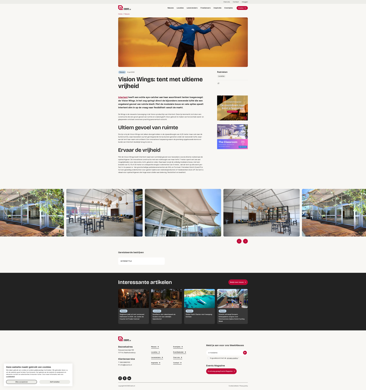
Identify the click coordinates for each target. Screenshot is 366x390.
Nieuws (171, 8)
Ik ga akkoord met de (224, 358)
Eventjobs (228, 8)
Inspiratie (217, 8)
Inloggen (245, 2)
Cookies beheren (234, 386)
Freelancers (206, 8)
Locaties (180, 8)
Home (120, 14)
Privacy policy (244, 386)
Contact (236, 2)
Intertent (123, 97)
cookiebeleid (10, 376)
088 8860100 (125, 362)
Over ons (227, 2)
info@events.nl (126, 365)
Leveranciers (192, 8)
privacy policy (232, 358)
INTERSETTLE (126, 261)
